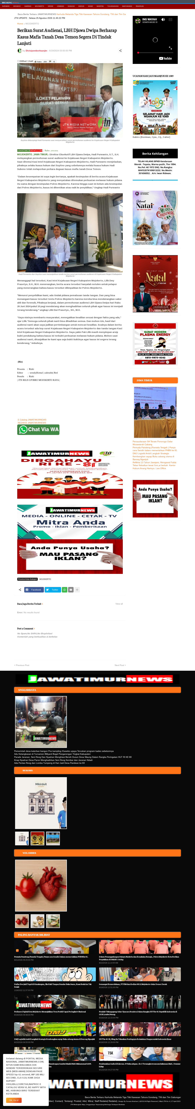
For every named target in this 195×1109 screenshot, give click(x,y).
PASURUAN (140, 6)
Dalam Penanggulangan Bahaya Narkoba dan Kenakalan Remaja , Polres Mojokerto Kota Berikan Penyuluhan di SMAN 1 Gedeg (139, 958)
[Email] (71, 589)
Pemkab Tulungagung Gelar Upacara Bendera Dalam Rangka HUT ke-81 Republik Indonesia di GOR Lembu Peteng (138, 1013)
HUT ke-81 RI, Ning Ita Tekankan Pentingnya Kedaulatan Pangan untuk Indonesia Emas (135, 1039)
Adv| (84, 1101)
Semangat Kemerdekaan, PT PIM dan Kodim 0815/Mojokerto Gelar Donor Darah (133, 984)
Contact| (59, 1101)
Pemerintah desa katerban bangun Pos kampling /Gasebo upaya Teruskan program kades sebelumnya (64, 751)
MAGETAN (100, 6)
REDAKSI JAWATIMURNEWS (32, 423)
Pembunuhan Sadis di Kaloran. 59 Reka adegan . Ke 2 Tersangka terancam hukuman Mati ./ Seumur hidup (140, 1065)
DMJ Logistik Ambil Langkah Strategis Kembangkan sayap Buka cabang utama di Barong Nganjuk (153, 456)
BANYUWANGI (127, 6)
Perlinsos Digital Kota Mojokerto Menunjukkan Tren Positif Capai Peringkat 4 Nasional (50, 1011)
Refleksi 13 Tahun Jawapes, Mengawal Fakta (154, 462)
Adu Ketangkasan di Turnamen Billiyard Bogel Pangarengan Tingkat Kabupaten (52, 754)
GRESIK (50, 6)
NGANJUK (71, 6)
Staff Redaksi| (101, 1101)
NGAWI (90, 6)
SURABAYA (5, 6)
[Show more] (77, 589)
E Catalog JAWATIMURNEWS (32, 419)
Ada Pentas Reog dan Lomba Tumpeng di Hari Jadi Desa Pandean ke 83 (49, 763)
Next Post (119, 665)
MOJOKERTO (39, 6)
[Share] (120, 50)
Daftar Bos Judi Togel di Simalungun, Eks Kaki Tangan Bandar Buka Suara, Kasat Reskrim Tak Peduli (52, 985)
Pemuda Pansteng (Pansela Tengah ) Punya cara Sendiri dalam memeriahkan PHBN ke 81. (51, 956)
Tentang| (68, 1101)
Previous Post (22, 665)
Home (20, 24)
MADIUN (81, 6)
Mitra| (90, 1101)
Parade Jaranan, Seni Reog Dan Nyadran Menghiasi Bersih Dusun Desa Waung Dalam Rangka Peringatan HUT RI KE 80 (73, 757)
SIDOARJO (17, 6)
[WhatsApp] (64, 589)
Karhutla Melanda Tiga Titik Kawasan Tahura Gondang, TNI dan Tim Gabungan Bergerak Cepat (80, 14)
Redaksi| (113, 1101)
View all (119, 604)
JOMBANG (60, 6)
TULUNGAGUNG (113, 6)
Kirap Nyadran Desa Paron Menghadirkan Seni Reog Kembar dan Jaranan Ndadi (53, 760)
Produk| (77, 1101)
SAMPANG (27, 6)
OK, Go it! (14, 1100)
